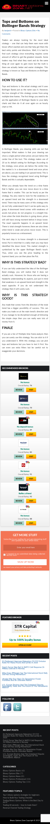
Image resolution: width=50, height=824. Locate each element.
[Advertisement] (25, 590)
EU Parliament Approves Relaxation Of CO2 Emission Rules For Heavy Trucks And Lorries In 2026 (24, 662)
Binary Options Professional (14, 779)
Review (19, 390)
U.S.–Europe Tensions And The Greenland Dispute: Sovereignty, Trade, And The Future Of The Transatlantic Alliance (25, 686)
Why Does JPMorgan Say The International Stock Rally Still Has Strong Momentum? (24, 673)
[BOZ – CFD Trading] (24, 9)
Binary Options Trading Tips (14, 782)
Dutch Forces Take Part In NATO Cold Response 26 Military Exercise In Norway (23, 668)
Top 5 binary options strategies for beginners (21, 795)
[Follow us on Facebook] (7, 711)
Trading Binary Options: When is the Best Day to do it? (23, 801)
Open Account (25, 645)
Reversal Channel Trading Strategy (17, 808)
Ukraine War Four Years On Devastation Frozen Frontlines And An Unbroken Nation (21, 679)
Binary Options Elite (28, 31)
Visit (31, 390)
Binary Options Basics (12, 771)
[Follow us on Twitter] (17, 711)
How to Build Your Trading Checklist (17, 798)
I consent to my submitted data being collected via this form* (25, 554)
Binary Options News (12, 776)
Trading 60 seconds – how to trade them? (20, 805)
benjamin (7, 31)
